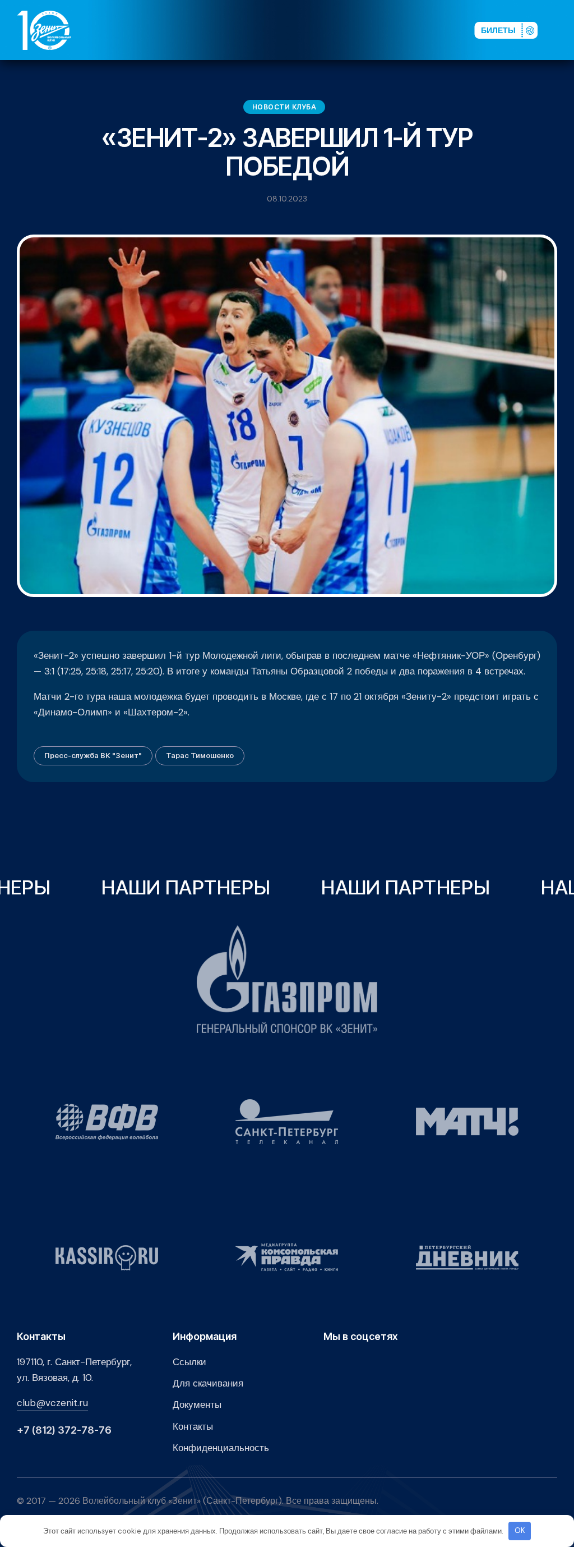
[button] (562, 30)
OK (520, 1530)
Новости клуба (284, 107)
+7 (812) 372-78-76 (64, 1430)
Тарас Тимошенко (200, 755)
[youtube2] (364, 30)
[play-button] (382, 30)
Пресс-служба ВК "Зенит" (93, 755)
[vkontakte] (346, 30)
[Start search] (434, 30)
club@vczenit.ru (52, 1403)
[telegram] (400, 30)
